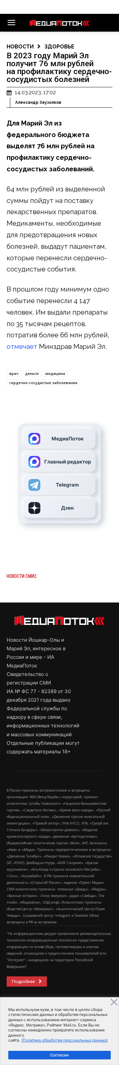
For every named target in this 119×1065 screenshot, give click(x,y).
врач (14, 373)
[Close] (114, 1002)
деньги (32, 373)
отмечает (22, 346)
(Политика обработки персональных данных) (64, 1040)
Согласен (59, 1054)
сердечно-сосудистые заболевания (43, 382)
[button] (11, 23)
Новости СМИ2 (21, 576)
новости (20, 46)
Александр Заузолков (38, 102)
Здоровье (59, 46)
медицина (55, 373)
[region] (59, 1031)
